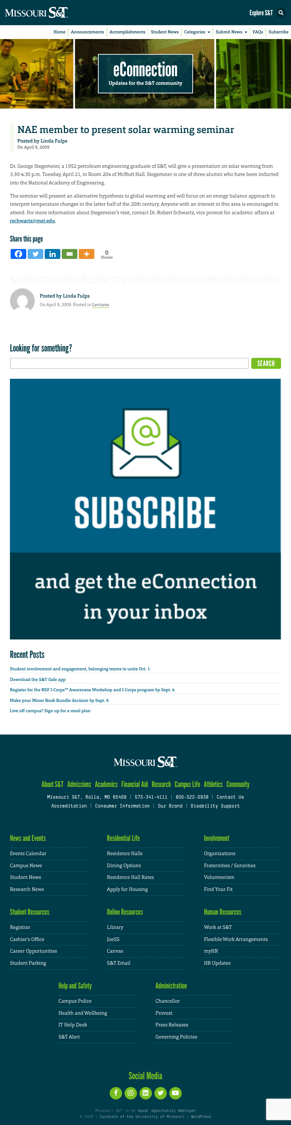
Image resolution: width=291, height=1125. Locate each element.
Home (60, 32)
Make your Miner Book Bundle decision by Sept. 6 (59, 700)
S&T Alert (69, 1037)
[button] (281, 13)
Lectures (100, 304)
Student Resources (29, 912)
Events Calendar (28, 853)
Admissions (79, 784)
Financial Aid (134, 784)
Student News (165, 32)
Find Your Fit (218, 889)
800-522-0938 (192, 797)
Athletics (213, 784)
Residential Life (123, 838)
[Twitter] (35, 254)
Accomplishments (128, 32)
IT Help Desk (73, 1025)
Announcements (87, 32)
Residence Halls (125, 853)
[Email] (69, 254)
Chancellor (167, 1001)
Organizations (220, 853)
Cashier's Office (27, 939)
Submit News (229, 32)
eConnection (146, 69)
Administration (171, 986)
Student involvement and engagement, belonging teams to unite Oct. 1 (80, 669)
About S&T (53, 784)
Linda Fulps (53, 141)
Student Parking (28, 963)
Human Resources (223, 912)
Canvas (115, 951)
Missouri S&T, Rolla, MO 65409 (86, 797)
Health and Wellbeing (83, 1013)
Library (115, 927)
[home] (49, 12)
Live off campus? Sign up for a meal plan (50, 711)
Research (161, 784)
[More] (86, 254)
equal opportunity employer (167, 1111)
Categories (194, 32)
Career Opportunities (33, 951)
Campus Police (75, 1001)
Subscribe (279, 32)
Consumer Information (122, 806)
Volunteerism (219, 877)
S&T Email (118, 963)
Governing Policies (176, 1037)
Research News (27, 889)
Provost (163, 1013)
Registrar (20, 927)
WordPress (201, 1117)
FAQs (258, 32)
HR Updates (217, 963)
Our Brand (170, 806)
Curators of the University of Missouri (142, 1117)
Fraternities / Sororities (230, 866)
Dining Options (124, 866)
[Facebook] (18, 254)
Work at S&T (218, 927)
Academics (106, 784)
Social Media (146, 1076)
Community (237, 784)
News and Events (28, 838)
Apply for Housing (127, 889)
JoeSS (113, 939)
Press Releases (171, 1025)
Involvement (217, 838)
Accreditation (69, 806)
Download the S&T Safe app (38, 679)
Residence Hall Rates (130, 877)
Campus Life (187, 784)
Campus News (26, 866)
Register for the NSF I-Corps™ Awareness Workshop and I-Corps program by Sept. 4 (92, 690)
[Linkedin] (52, 254)
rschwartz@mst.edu (32, 221)
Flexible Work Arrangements (236, 939)
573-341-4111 (150, 797)
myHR (211, 951)
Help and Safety (75, 986)
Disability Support (215, 806)
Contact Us (230, 797)
